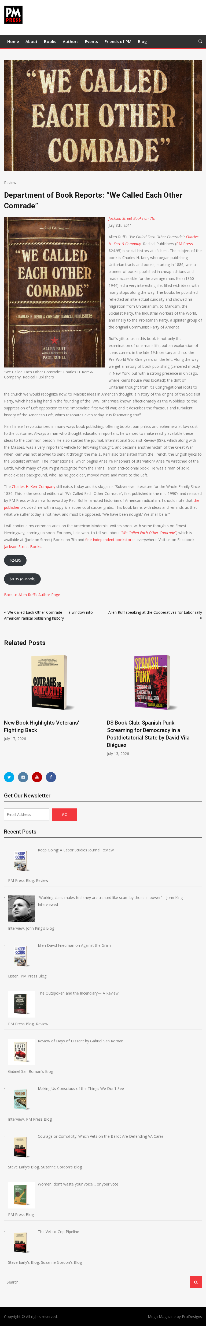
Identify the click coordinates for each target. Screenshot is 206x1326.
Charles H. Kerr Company (33, 486)
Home (13, 41)
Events (91, 41)
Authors (71, 41)
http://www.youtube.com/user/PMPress (37, 777)
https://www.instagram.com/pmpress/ (23, 777)
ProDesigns (192, 1316)
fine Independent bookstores (110, 539)
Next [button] (198, 707)
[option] (51, 696)
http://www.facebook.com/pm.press (51, 777)
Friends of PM (118, 41)
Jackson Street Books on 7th (132, 218)
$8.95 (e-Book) (22, 578)
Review (10, 182)
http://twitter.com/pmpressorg (9, 777)
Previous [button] (7, 707)
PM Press (184, 243)
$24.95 (15, 560)
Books (50, 41)
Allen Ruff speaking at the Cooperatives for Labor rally (155, 612)
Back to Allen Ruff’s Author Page (32, 594)
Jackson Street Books (22, 546)
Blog (142, 41)
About (31, 41)
